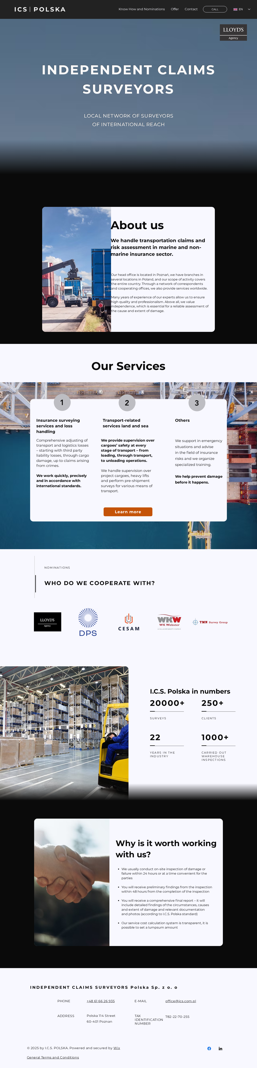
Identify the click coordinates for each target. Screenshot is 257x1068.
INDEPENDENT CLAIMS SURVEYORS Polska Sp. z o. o (104, 987)
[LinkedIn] (220, 1048)
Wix (116, 1048)
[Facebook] (209, 1048)
